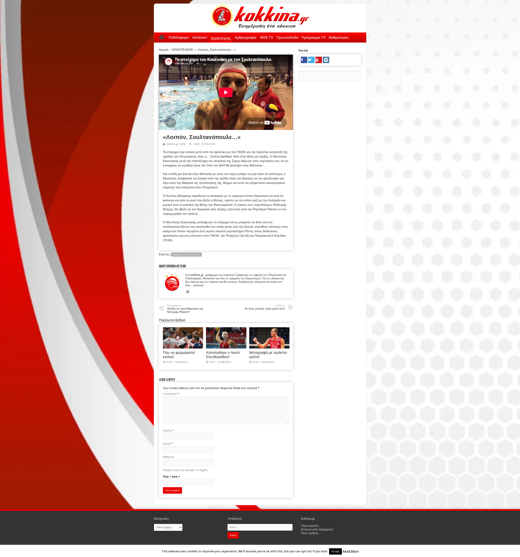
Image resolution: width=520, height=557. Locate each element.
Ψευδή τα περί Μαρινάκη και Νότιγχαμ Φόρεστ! (185, 308)
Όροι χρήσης (309, 533)
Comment (171, 394)
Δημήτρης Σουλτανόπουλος (186, 254)
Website (168, 457)
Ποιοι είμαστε (310, 526)
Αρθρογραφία (245, 37)
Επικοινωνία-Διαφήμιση (317, 529)
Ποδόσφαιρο (179, 37)
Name (168, 430)
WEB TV (266, 37)
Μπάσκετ (200, 37)
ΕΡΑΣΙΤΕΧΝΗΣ (182, 50)
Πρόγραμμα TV (313, 37)
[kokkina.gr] (260, 15)
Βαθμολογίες (339, 37)
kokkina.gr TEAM (176, 144)
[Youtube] (318, 60)
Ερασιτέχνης (221, 38)
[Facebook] (304, 60)
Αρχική (161, 36)
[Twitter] (311, 60)
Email (168, 444)
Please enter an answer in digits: (185, 470)
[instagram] (326, 60)
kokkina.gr (322, 550)
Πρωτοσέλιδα (287, 37)
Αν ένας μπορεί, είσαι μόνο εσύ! (265, 307)
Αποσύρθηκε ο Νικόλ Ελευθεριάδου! (223, 355)
